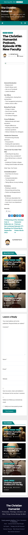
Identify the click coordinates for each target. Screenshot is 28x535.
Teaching (10, 32)
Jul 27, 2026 (8, 453)
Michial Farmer (14, 54)
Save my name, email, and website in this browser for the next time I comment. (14, 392)
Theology (12, 296)
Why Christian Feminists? (19, 529)
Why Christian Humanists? (14, 531)
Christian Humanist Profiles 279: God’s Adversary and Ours (13, 300)
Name (5, 359)
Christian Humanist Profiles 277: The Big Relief (13, 484)
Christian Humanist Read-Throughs (16, 523)
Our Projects (6, 526)
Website (5, 379)
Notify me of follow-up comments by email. (12, 401)
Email (5, 369)
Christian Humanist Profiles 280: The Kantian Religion (12, 282)
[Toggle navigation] (25, 23)
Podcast (5, 32)
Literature (12, 429)
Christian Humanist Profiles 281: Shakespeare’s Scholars (12, 265)
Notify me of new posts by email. (13, 406)
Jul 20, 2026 (8, 470)
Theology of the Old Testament (17, 526)
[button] (21, 23)
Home (5, 523)
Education (6, 429)
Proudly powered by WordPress (9, 520)
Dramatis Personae (7, 529)
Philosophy (7, 278)
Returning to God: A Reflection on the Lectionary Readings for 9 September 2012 (9, 226)
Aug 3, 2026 (8, 436)
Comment (6, 327)
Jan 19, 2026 (8, 487)
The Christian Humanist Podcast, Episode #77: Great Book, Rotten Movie (19, 225)
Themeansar (14, 521)
